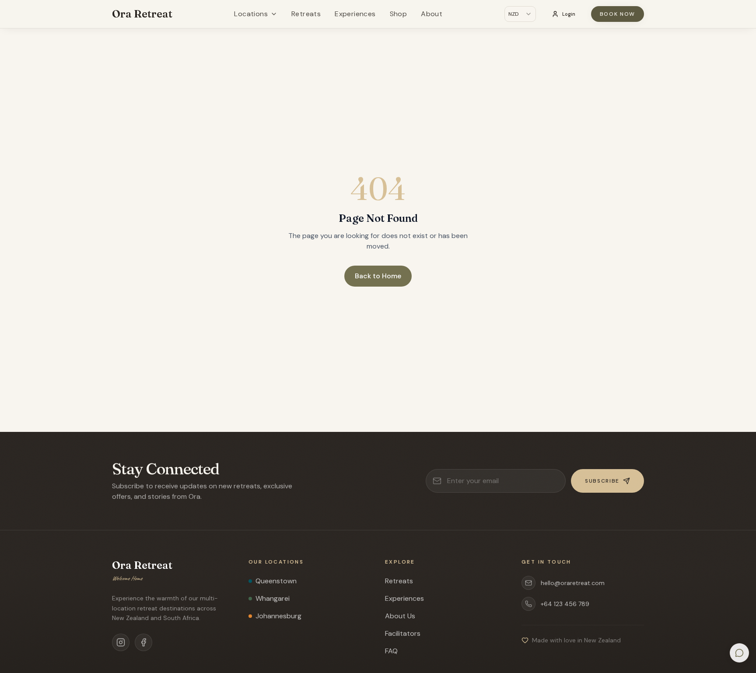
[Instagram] (121, 642)
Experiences (355, 13)
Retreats (306, 13)
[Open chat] (739, 652)
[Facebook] (143, 642)
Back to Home (378, 275)
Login (568, 14)
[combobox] (520, 14)
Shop (398, 13)
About (431, 13)
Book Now (617, 14)
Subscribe (602, 480)
